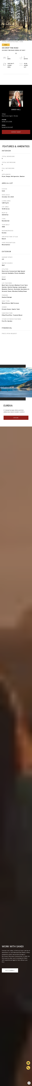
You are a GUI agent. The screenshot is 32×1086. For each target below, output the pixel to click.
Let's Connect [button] (10, 970)
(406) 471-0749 (7, 121)
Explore (16, 417)
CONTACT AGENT (16, 132)
